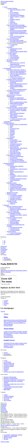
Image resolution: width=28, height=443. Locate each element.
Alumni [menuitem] (12, 20)
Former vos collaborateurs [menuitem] (13, 212)
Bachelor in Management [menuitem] (16, 81)
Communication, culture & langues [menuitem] (18, 169)
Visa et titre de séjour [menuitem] (15, 152)
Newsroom (6, 399)
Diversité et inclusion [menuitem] (15, 145)
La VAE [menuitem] (12, 46)
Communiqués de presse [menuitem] (16, 48)
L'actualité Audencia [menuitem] (12, 53)
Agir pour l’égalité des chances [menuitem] (14, 217)
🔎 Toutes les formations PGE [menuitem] (17, 78)
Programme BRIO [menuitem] (14, 223)
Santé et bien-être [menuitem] (14, 146)
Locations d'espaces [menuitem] (15, 230)
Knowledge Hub (8, 397)
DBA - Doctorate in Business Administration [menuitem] (17, 114)
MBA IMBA (7, 389)
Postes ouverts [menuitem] (13, 202)
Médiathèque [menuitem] (13, 50)
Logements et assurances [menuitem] (16, 144)
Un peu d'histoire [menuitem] (14, 12)
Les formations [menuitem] (7, 68)
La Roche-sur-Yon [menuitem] (14, 128)
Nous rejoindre (7, 400)
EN (4, 242)
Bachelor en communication (11, 378)
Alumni (5, 394)
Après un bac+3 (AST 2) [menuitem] (16, 76)
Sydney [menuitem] (12, 135)
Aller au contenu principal (7, 1)
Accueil (6, 257)
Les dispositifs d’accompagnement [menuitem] (18, 162)
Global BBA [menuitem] (13, 82)
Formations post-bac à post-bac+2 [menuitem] (15, 79)
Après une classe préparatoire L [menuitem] (17, 72)
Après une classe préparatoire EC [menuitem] (18, 71)
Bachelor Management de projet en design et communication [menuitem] (18, 84)
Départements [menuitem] (10, 164)
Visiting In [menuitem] (12, 203)
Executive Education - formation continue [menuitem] (17, 107)
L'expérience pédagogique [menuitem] (16, 185)
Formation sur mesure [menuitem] (15, 213)
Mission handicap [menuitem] (14, 221)
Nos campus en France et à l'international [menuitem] (17, 124)
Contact (6, 370)
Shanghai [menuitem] (12, 134)
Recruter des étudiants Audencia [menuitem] (15, 206)
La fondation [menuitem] (13, 219)
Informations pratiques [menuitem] (15, 153)
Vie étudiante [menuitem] (10, 138)
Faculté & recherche (9, 366)
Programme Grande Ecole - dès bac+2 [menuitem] (16, 69)
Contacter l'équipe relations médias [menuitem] (18, 51)
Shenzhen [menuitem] (12, 130)
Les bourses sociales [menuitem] (15, 220)
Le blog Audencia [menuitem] (14, 58)
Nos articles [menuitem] (13, 54)
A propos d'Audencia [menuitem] (12, 8)
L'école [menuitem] (5, 7)
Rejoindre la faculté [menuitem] (11, 201)
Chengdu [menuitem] (12, 131)
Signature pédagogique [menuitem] (15, 184)
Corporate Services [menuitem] (14, 228)
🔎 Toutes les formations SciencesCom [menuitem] (16, 105)
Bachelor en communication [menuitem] (17, 97)
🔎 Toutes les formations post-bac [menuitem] (18, 89)
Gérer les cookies (5, 441)
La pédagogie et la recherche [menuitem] (17, 160)
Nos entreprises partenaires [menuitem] (13, 234)
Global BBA (7, 385)
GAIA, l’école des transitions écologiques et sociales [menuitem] (17, 36)
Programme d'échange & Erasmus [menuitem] (18, 41)
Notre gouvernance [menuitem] (14, 14)
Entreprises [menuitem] (6, 205)
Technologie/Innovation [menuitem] (16, 187)
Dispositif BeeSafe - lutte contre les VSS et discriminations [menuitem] (18, 148)
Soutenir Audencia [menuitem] (11, 231)
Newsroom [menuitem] (9, 47)
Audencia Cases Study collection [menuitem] (18, 188)
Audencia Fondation (9, 396)
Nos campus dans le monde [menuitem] (16, 40)
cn (4, 243)
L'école (5, 360)
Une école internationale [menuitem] (13, 39)
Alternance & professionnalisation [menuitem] (15, 43)
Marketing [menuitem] (12, 174)
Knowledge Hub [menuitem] (14, 150)
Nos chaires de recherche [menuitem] (16, 227)
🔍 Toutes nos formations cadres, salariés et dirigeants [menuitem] (18, 119)
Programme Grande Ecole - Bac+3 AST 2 (14, 384)
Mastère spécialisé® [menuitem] (15, 92)
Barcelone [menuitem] (12, 137)
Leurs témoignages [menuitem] (14, 57)
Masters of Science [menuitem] (14, 93)
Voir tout (3, 311)
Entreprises (6, 367)
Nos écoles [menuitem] (9, 61)
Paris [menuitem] (11, 127)
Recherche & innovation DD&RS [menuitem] (18, 30)
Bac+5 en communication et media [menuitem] (18, 102)
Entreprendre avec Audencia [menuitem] (14, 155)
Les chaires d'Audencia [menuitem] (15, 196)
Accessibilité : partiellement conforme (13, 434)
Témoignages (7, 258)
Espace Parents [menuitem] (13, 23)
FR (4, 241)
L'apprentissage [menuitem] (14, 44)
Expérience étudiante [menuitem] (9, 123)
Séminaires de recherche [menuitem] (16, 199)
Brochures (6, 369)
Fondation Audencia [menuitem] (15, 19)
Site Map (6, 439)
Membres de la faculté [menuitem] (12, 192)
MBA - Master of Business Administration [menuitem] (16, 116)
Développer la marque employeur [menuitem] (18, 209)
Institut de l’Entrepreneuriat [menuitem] (16, 156)
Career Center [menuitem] (13, 142)
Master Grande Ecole (9, 363)
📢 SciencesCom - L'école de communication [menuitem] (14, 95)
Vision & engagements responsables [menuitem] (15, 25)
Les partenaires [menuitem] (13, 157)
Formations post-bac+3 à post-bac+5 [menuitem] (16, 90)
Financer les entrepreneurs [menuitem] (16, 159)
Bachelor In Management (10, 377)
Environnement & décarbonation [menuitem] (18, 32)
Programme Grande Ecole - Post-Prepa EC (14, 379)
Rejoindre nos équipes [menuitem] (12, 59)
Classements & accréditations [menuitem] (17, 15)
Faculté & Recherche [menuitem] (9, 163)
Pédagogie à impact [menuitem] (11, 182)
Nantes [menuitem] (11, 125)
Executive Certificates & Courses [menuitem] (18, 109)
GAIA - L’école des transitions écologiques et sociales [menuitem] (17, 66)
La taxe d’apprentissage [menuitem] (16, 233)
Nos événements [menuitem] (14, 55)
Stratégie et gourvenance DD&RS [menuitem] (18, 26)
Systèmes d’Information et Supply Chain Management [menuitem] (18, 179)
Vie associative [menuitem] (13, 139)
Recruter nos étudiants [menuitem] (15, 208)
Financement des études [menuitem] (16, 141)
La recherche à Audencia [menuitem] (16, 195)
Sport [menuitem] (11, 181)
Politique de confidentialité (10, 436)
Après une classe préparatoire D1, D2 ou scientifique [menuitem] (18, 74)
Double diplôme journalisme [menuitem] (17, 103)
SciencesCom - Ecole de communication (14, 371)
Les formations (7, 362)
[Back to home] (4, 2)
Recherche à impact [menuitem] (11, 194)
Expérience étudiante (9, 364)
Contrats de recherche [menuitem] (15, 198)
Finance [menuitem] (12, 170)
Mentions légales (8, 437)
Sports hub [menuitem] (12, 22)
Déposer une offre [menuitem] (14, 210)
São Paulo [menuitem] (12, 132)
